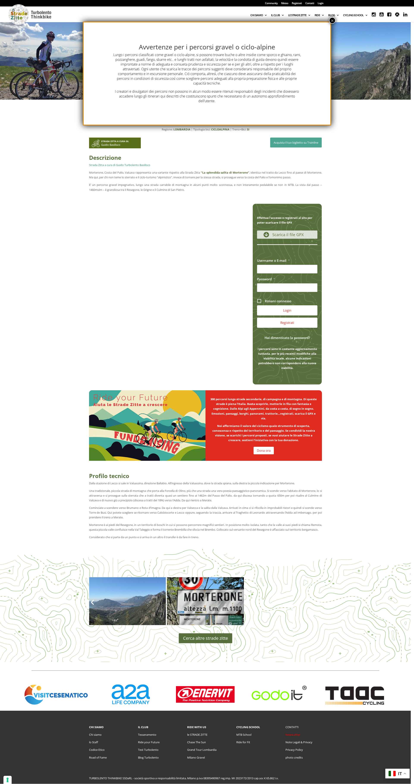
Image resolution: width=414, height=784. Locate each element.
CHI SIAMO (256, 15)
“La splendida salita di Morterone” (225, 172)
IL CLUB (275, 15)
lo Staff (93, 742)
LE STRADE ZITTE (297, 15)
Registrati (297, 3)
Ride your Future (149, 742)
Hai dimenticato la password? (287, 338)
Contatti (309, 3)
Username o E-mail (273, 260)
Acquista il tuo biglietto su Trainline (296, 142)
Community (271, 3)
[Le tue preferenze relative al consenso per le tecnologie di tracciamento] (7, 780)
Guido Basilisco (110, 145)
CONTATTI (292, 727)
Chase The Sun (196, 742)
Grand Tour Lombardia (201, 750)
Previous (92, 605)
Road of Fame (98, 757)
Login (320, 3)
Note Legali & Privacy (298, 742)
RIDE (317, 15)
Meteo (284, 3)
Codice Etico (97, 750)
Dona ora (264, 450)
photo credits (294, 757)
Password (266, 279)
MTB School (243, 735)
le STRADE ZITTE (197, 735)
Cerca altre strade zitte (205, 638)
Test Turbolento (148, 750)
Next (318, 605)
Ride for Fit (243, 742)
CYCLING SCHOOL (353, 15)
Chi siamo (95, 735)
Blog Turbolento (148, 757)
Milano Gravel (196, 757)
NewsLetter (292, 735)
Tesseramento (147, 735)
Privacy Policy (294, 750)
